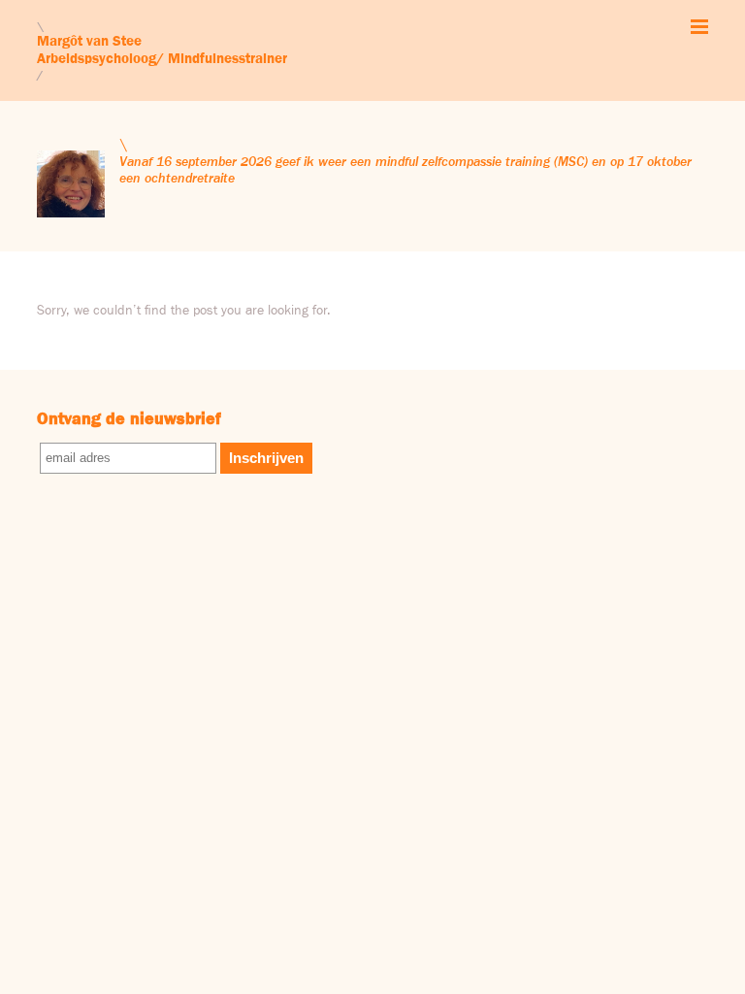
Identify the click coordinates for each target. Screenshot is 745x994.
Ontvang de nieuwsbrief (129, 419)
